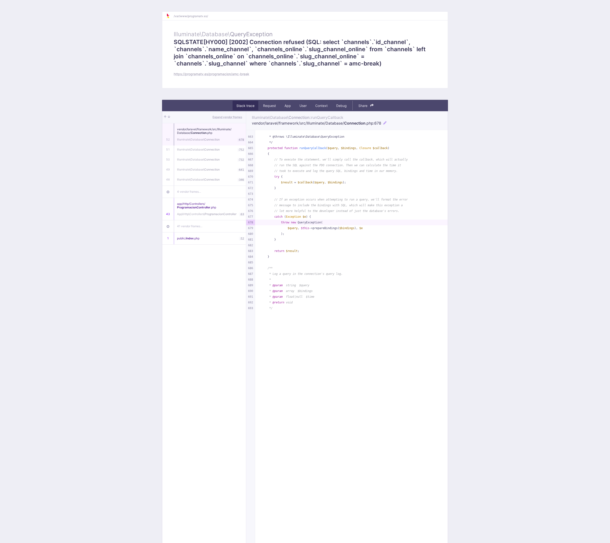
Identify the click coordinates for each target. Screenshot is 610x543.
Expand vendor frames (227, 117)
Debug (341, 106)
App (288, 106)
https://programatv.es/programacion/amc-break (211, 74)
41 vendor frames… (190, 226)
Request (269, 106)
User (303, 106)
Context (321, 106)
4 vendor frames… (189, 191)
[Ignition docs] (170, 16)
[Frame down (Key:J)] (169, 117)
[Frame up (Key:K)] (165, 117)
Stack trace (245, 106)
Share (363, 106)
